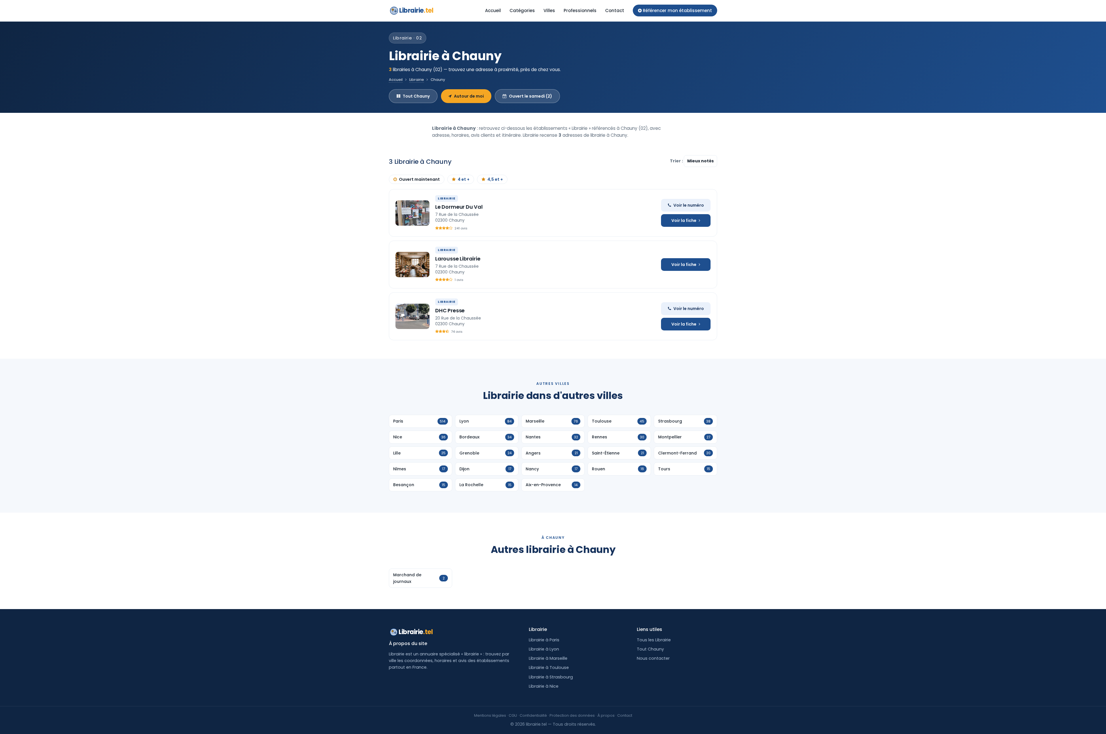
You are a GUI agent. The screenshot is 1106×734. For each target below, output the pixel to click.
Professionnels (580, 10)
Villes (549, 10)
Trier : (677, 161)
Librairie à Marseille (548, 658)
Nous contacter (653, 658)
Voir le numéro (688, 205)
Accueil (493, 10)
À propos (606, 715)
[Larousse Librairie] (412, 264)
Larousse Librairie (457, 258)
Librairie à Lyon (544, 649)
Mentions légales (490, 715)
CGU (513, 715)
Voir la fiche (683, 220)
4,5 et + (495, 179)
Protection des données (572, 715)
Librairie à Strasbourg (551, 677)
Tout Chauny (416, 96)
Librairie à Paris (544, 640)
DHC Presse (450, 310)
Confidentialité (533, 715)
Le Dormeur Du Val (459, 206)
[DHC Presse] (412, 316)
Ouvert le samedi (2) (530, 96)
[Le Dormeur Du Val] (412, 213)
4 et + (463, 179)
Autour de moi (469, 96)
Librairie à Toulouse (549, 667)
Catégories (522, 10)
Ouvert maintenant (419, 179)
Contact (614, 10)
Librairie (416, 10)
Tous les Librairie (654, 640)
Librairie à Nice (543, 686)
